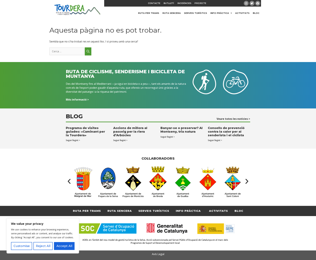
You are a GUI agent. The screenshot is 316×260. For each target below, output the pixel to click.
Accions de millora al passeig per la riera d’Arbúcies (130, 131)
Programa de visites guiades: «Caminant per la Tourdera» (85, 131)
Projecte (200, 3)
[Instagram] (246, 3)
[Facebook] (257, 3)
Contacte (154, 3)
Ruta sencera (171, 13)
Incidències (184, 3)
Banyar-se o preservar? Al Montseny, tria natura (181, 129)
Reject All (43, 246)
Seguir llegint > (73, 140)
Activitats (242, 13)
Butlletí (169, 3)
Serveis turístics (195, 13)
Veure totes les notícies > (233, 119)
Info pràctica (219, 13)
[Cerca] (88, 51)
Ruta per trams (148, 13)
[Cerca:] (67, 51)
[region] (43, 235)
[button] (69, 181)
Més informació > (77, 99)
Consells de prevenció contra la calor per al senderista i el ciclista (226, 131)
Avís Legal (158, 254)
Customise (21, 246)
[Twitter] (252, 3)
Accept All (64, 246)
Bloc (256, 13)
